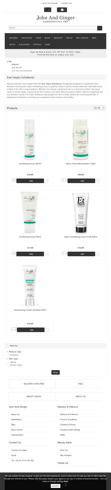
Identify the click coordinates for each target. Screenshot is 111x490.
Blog (13, 424)
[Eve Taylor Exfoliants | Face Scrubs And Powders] (55, 18)
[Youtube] (69, 469)
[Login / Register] (47, 9)
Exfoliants (14, 355)
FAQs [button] (80, 383)
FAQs (62, 434)
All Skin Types (16, 365)
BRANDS (13, 38)
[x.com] (76, 469)
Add (31, 180)
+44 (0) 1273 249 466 (49, 3)
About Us (15, 414)
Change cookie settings (70, 429)
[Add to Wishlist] (47, 181)
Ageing (13, 362)
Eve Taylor (17, 67)
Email (13, 455)
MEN (94, 38)
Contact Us (66, 3)
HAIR (38, 38)
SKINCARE (27, 38)
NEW (47, 44)
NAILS (69, 38)
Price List (64, 450)
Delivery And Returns (69, 414)
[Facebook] (62, 469)
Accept (55, 486)
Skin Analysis (65, 455)
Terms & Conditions (68, 419)
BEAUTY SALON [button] (33, 396)
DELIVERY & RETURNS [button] (33, 383)
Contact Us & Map (19, 450)
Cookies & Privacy (68, 424)
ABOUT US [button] (80, 396)
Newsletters (16, 419)
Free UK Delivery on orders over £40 (55, 54)
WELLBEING (82, 38)
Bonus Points (17, 429)
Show (55, 372)
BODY (47, 38)
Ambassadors (17, 434)
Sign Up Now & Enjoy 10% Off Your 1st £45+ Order (56, 52)
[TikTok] (96, 469)
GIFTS (12, 44)
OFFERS (37, 44)
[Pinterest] (90, 469)
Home (9, 61)
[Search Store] (54, 9)
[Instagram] (83, 469)
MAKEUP (58, 38)
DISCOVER (24, 44)
